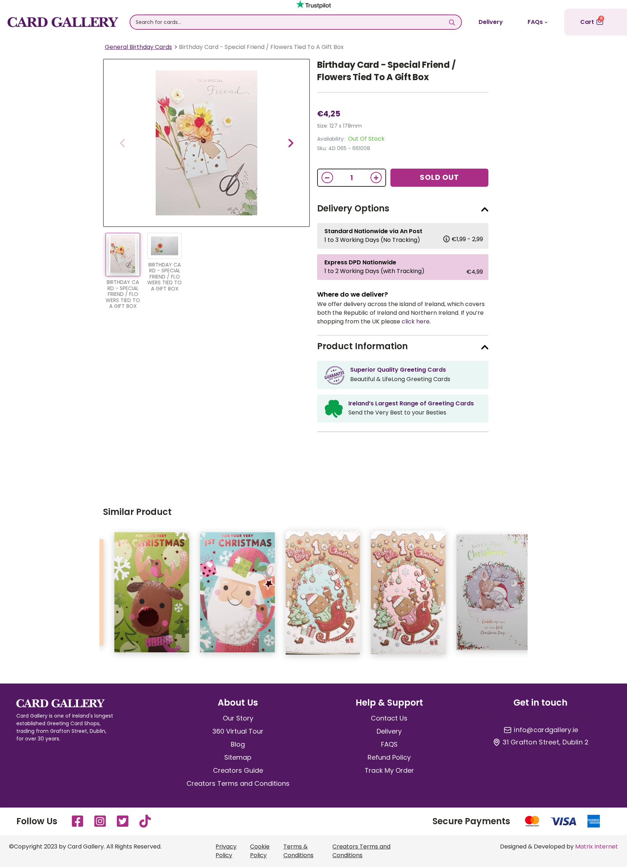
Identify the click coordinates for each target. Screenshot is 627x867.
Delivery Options (353, 208)
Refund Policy (389, 757)
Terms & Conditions (298, 850)
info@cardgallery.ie (546, 730)
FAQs (535, 22)
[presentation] (122, 143)
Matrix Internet (596, 846)
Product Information (362, 346)
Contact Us (389, 718)
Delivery (491, 22)
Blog (238, 744)
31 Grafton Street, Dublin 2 (546, 742)
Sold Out (439, 177)
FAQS (389, 744)
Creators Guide (238, 770)
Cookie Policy (260, 850)
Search (452, 22)
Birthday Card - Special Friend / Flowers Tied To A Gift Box (386, 71)
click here (416, 321)
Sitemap (237, 757)
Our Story (238, 718)
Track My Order (389, 770)
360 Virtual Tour (237, 731)
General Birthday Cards (138, 47)
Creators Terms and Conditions (238, 783)
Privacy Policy (226, 850)
